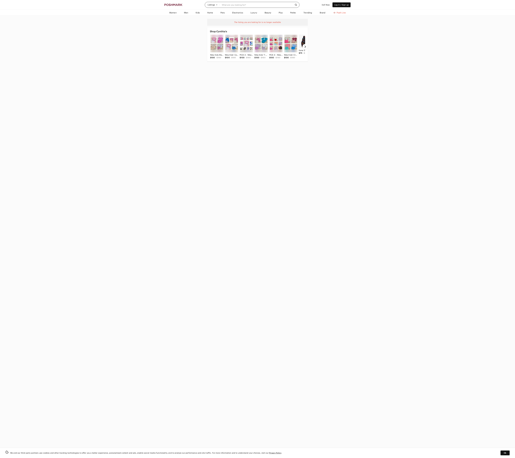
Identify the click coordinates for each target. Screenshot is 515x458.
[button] (213, 4)
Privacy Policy (275, 453)
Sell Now (326, 5)
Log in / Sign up (341, 5)
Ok (505, 453)
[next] (305, 46)
